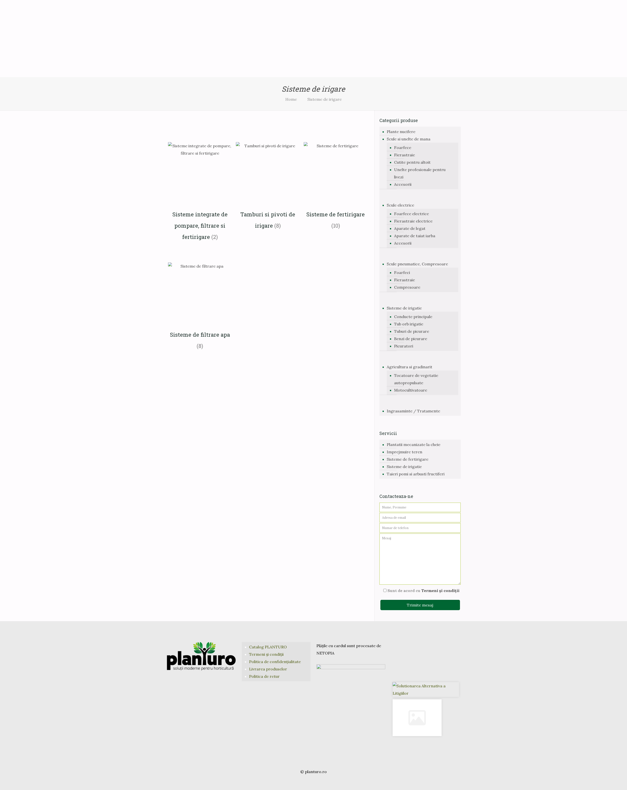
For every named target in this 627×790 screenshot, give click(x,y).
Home (291, 99)
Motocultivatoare (410, 390)
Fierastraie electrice (413, 221)
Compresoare (407, 287)
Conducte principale (413, 316)
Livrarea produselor (268, 669)
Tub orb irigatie (408, 323)
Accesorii (402, 184)
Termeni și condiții (440, 590)
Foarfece (402, 147)
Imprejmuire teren (404, 451)
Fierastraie (404, 154)
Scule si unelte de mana (408, 138)
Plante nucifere (401, 131)
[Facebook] (306, 781)
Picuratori (403, 346)
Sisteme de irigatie (404, 308)
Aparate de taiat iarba (414, 235)
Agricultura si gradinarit (409, 366)
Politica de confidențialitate (275, 661)
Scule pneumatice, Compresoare (417, 263)
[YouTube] (313, 781)
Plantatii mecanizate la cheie (413, 444)
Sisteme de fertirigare (407, 459)
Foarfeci (402, 272)
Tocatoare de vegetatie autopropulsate (416, 379)
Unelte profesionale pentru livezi (420, 173)
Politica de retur (264, 676)
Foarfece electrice (411, 213)
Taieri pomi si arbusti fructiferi (416, 473)
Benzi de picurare (410, 338)
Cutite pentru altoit (412, 162)
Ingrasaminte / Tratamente (413, 410)
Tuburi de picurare (411, 331)
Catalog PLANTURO (268, 646)
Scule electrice (400, 205)
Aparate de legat (409, 228)
